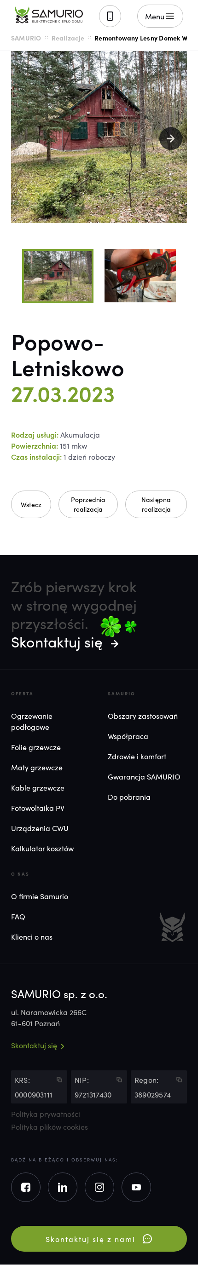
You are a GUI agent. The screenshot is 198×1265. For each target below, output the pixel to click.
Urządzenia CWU (40, 828)
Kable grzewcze (37, 787)
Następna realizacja (156, 504)
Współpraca (128, 736)
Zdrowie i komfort (137, 756)
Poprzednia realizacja (88, 504)
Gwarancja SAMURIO (144, 776)
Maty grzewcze (37, 767)
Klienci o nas (31, 936)
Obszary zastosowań (143, 715)
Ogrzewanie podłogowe (31, 721)
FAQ (18, 916)
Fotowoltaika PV (37, 808)
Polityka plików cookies (49, 1127)
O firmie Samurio (39, 896)
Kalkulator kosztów (42, 848)
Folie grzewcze (36, 747)
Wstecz (31, 504)
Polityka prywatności (45, 1114)
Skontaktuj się (57, 641)
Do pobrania (129, 796)
